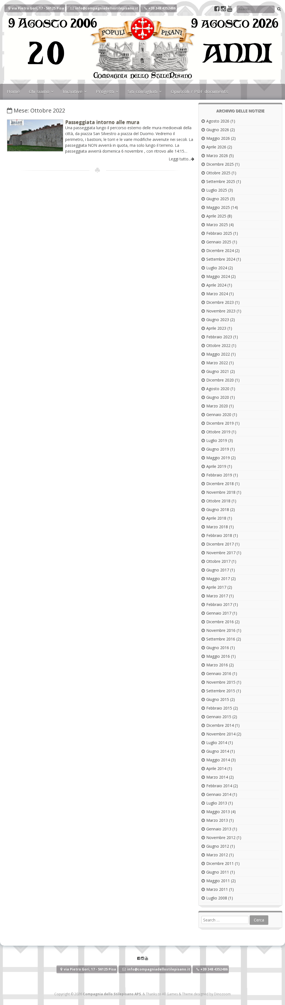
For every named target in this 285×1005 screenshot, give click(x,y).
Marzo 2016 (217, 664)
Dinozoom (222, 994)
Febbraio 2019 (219, 475)
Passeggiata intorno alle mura (102, 122)
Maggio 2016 (218, 656)
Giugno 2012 (217, 846)
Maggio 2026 (218, 138)
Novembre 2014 (220, 734)
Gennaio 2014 (218, 794)
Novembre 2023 (220, 311)
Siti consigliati (143, 91)
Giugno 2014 (217, 751)
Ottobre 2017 (218, 561)
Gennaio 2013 (218, 829)
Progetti (105, 91)
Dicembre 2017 (220, 544)
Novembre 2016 (220, 630)
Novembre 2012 (220, 837)
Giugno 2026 (217, 129)
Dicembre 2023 (220, 302)
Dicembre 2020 (220, 380)
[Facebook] (217, 9)
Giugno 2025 (217, 198)
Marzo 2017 (217, 595)
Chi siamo (39, 91)
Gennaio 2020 (218, 414)
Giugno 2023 (217, 319)
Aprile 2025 (216, 216)
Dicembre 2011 (220, 863)
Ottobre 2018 (218, 500)
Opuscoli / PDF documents (200, 91)
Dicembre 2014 (220, 725)
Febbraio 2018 (219, 535)
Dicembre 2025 (220, 164)
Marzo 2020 (217, 406)
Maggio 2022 (218, 354)
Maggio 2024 (218, 276)
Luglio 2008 (216, 898)
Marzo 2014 (217, 777)
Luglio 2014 (216, 742)
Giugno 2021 (217, 371)
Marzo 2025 (217, 224)
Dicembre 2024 (220, 250)
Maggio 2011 (218, 880)
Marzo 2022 (217, 362)
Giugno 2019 (217, 449)
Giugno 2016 (217, 647)
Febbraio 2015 (219, 708)
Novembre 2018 (220, 492)
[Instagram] (224, 9)
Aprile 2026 (216, 147)
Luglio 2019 (216, 440)
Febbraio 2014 (219, 785)
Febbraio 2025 (219, 233)
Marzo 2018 (217, 526)
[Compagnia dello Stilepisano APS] (142, 78)
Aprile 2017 (216, 587)
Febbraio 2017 (219, 604)
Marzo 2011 (217, 889)
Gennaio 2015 (218, 716)
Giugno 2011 (217, 872)
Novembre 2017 (220, 552)
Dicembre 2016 (220, 621)
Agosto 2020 (217, 388)
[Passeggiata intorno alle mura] (35, 149)
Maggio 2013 (218, 811)
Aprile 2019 (216, 466)
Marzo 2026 (217, 155)
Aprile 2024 (216, 285)
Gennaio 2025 (218, 241)
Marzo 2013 (217, 820)
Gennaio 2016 (218, 673)
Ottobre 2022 (218, 345)
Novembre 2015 (220, 682)
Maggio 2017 (218, 578)
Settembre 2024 (220, 259)
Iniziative (73, 91)
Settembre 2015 (220, 690)
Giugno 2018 (217, 509)
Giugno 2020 (217, 397)
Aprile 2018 (216, 518)
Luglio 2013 (216, 803)
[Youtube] (229, 9)
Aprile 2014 (216, 768)
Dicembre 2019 (220, 423)
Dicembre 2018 (220, 483)
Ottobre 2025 (218, 172)
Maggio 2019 (218, 457)
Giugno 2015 (217, 699)
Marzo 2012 (217, 854)
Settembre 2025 (220, 181)
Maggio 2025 (218, 207)
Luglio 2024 (216, 267)
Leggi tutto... (180, 159)
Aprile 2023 (216, 328)
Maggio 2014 (218, 759)
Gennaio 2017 (218, 613)
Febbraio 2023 (219, 336)
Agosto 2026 (217, 121)
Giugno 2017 (217, 570)
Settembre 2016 (220, 639)
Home (13, 91)
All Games (170, 994)
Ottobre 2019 (218, 431)
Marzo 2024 (217, 293)
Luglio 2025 (216, 190)
